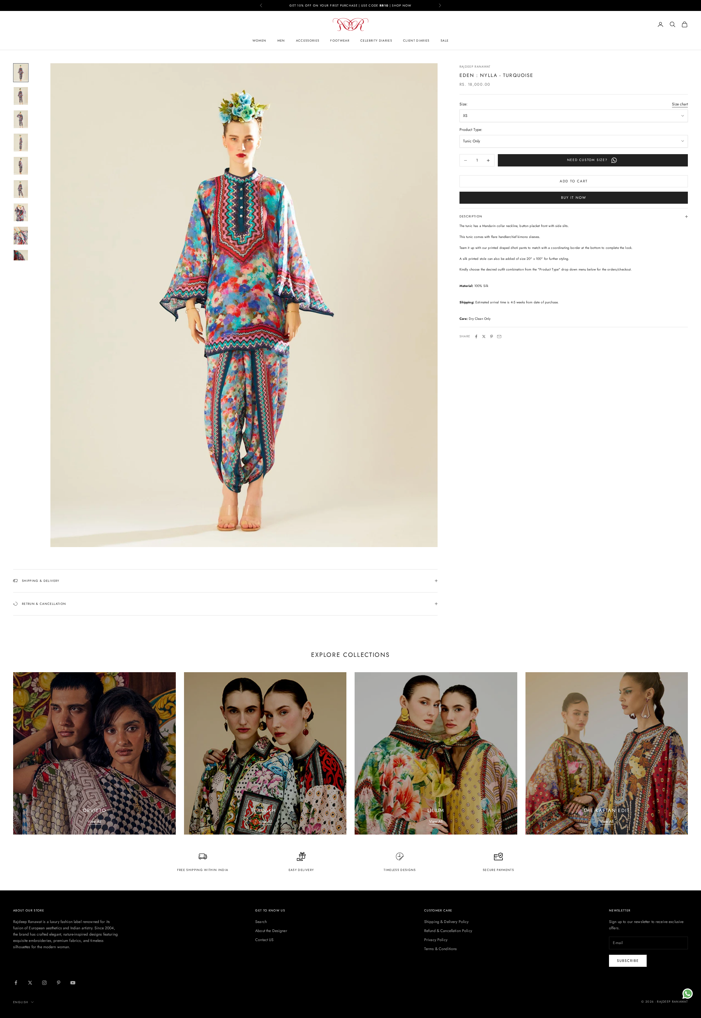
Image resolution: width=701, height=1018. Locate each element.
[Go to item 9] (20, 258)
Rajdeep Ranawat (475, 66)
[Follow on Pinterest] (58, 982)
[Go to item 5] (20, 165)
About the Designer (271, 930)
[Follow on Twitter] (30, 982)
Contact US (264, 939)
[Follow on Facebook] (16, 982)
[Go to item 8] (20, 235)
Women (259, 40)
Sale (445, 40)
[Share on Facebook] (476, 336)
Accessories (308, 40)
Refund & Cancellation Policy (448, 930)
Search (261, 921)
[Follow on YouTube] (73, 982)
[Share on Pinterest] (491, 336)
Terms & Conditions (440, 948)
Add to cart (574, 181)
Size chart (680, 104)
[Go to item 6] (20, 189)
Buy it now (573, 197)
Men (281, 40)
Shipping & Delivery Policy (446, 921)
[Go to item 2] (20, 96)
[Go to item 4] (20, 142)
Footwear (339, 40)
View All (94, 821)
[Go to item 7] (20, 212)
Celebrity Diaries (376, 40)
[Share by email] (499, 336)
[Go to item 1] (20, 72)
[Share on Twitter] (484, 336)
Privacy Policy (435, 939)
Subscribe (628, 960)
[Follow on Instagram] (44, 982)
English (20, 1002)
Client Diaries (416, 40)
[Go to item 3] (20, 119)
